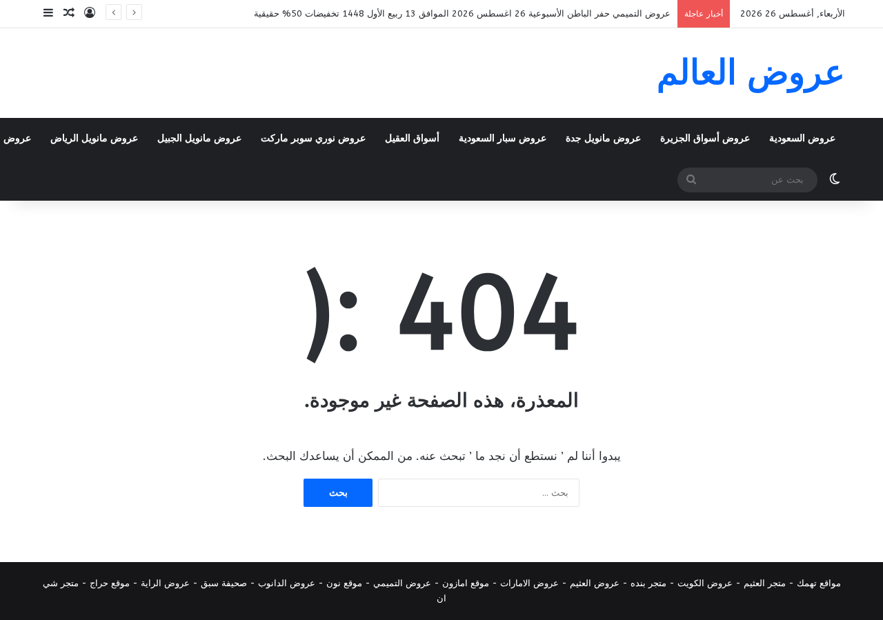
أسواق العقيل (412, 138)
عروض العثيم (594, 583)
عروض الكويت (705, 583)
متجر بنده (648, 583)
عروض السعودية (802, 138)
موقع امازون (465, 583)
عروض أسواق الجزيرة (705, 138)
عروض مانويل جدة (603, 138)
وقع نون (341, 583)
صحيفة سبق (224, 583)
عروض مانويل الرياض (94, 138)
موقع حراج (110, 583)
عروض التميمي (402, 583)
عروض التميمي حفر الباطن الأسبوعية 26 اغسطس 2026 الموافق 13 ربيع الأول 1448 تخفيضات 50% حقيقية (462, 13)
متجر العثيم (765, 583)
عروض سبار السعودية (502, 138)
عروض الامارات (529, 583)
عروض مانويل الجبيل (199, 138)
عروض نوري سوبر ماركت (313, 138)
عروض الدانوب (286, 583)
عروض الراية (165, 583)
